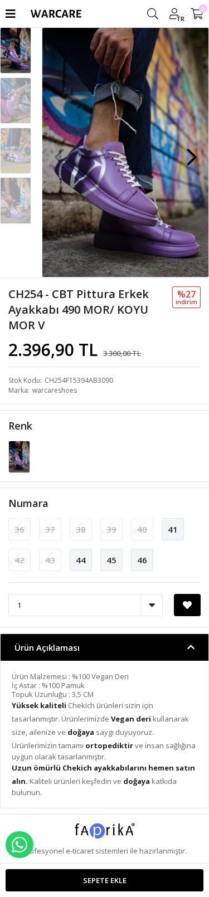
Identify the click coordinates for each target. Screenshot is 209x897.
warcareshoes (54, 390)
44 (81, 560)
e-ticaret (80, 851)
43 (50, 560)
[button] (192, 151)
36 (19, 529)
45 (111, 560)
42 (19, 560)
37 (50, 529)
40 (142, 529)
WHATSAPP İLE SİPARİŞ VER (19, 844)
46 (142, 560)
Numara (28, 503)
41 (173, 529)
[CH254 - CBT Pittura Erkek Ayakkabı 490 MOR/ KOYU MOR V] (19, 456)
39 (111, 529)
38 (81, 529)
